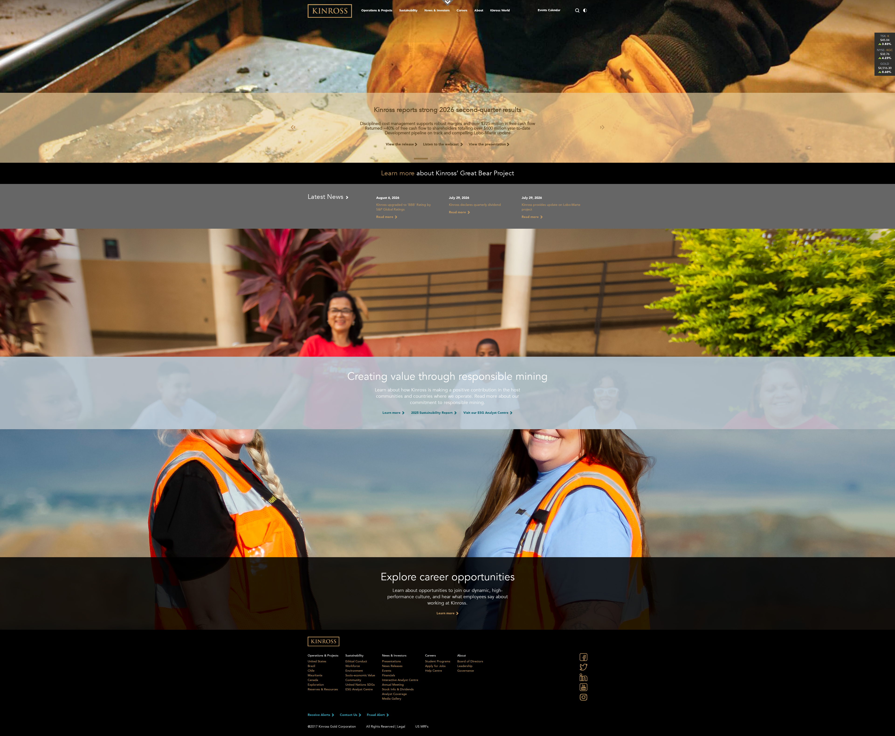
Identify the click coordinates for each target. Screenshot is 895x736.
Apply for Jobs (435, 666)
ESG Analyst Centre (359, 689)
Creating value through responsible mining (447, 376)
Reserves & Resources (323, 689)
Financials (388, 675)
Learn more (398, 173)
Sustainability (408, 10)
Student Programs (437, 661)
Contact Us (349, 715)
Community (353, 680)
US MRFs (421, 727)
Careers (462, 10)
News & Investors (437, 10)
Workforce (352, 666)
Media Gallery (391, 699)
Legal (401, 727)
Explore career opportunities (448, 577)
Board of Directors (470, 661)
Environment (354, 671)
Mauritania (315, 675)
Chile (311, 671)
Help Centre (433, 671)
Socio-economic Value (360, 675)
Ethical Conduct (356, 661)
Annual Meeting (393, 685)
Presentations (391, 661)
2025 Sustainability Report (432, 413)
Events (386, 671)
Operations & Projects (376, 10)
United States (317, 661)
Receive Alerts (319, 715)
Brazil (311, 666)
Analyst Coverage (394, 694)
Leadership (464, 666)
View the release (400, 144)
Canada (313, 680)
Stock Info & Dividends (398, 689)
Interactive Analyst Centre (400, 680)
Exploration (316, 685)
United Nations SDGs (360, 685)
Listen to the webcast (441, 144)
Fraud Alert (376, 715)
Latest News (326, 197)
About (478, 10)
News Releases (392, 666)
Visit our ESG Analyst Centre (486, 413)
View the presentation (487, 144)
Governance (465, 671)
